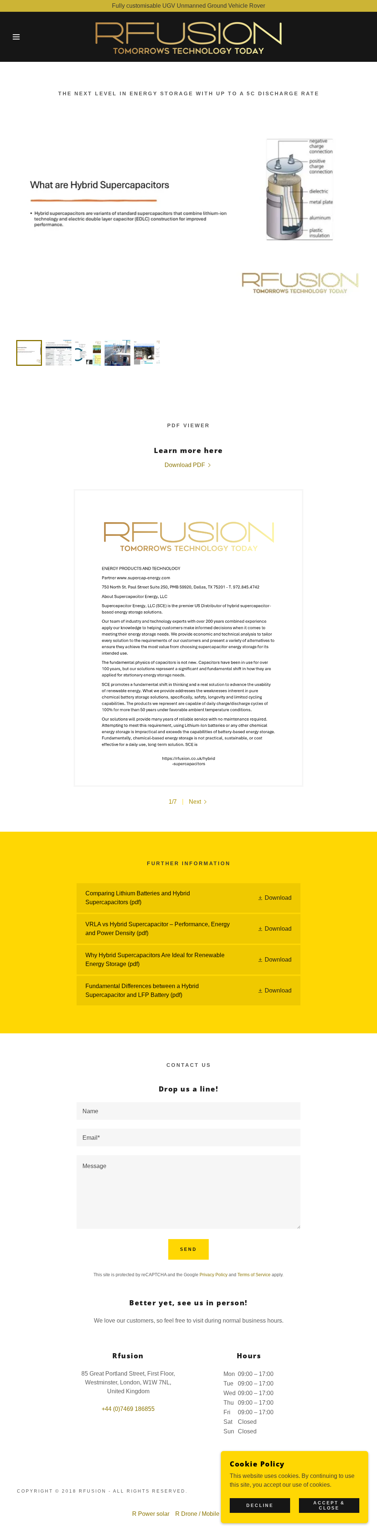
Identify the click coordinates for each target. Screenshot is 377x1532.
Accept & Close (329, 1505)
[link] (189, 36)
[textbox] (188, 1111)
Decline (260, 1505)
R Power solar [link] (150, 1514)
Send (188, 1249)
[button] (19, 36)
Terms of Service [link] (254, 1274)
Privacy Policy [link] (214, 1274)
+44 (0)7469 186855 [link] (128, 1409)
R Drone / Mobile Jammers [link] (210, 1514)
